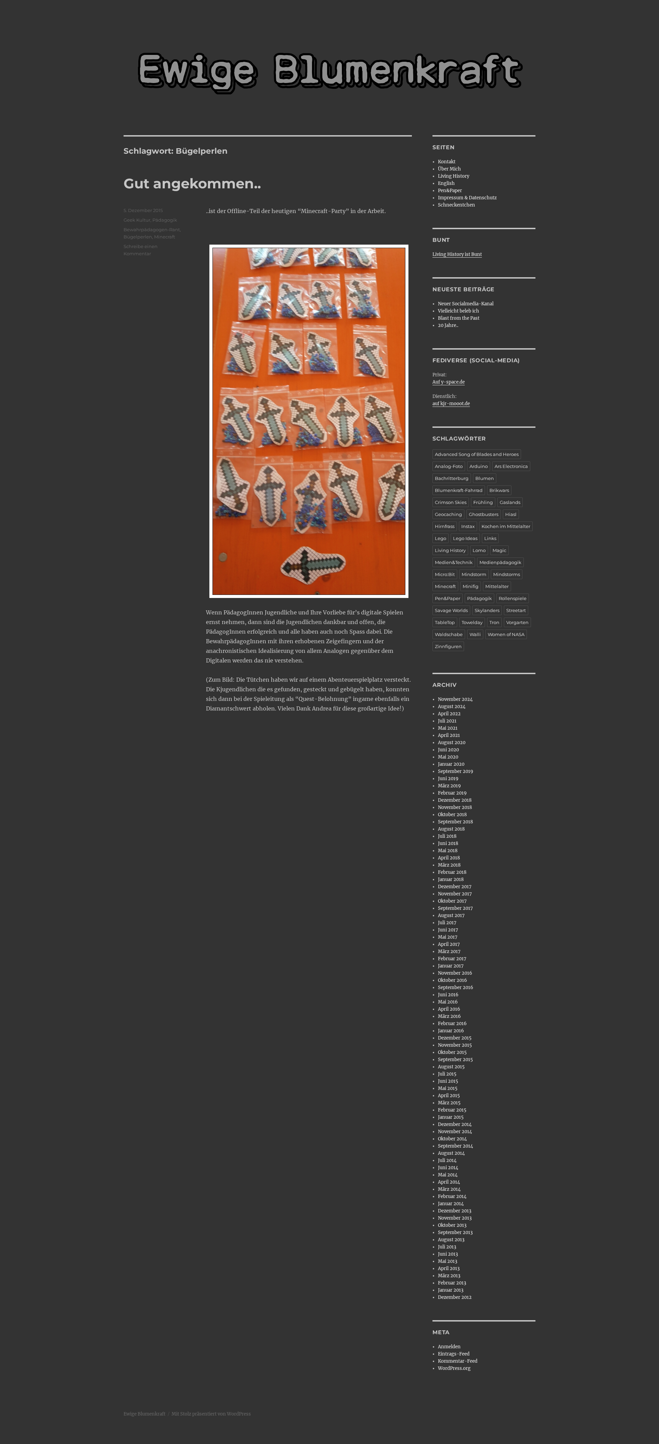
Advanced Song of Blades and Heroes (477, 454)
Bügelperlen (138, 236)
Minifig (470, 586)
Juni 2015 (448, 1081)
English (446, 183)
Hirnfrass (444, 526)
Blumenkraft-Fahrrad (459, 490)
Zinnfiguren (448, 646)
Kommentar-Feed (457, 1361)
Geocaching (448, 514)
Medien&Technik (454, 562)
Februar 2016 (452, 1023)
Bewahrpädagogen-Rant (152, 229)
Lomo (479, 550)
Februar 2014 (452, 1196)
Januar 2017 (451, 966)
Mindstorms (506, 574)
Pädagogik (164, 220)
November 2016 (455, 973)
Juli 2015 (447, 1074)
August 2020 (451, 743)
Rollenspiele (513, 598)
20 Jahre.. (448, 325)
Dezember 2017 (455, 887)
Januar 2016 (451, 1031)
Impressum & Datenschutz (467, 198)
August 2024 (451, 706)
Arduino (479, 466)
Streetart (516, 610)
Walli (475, 634)
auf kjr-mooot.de (451, 404)
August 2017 (451, 915)
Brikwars (499, 490)
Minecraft (164, 236)
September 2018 (455, 822)
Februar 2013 (452, 1283)
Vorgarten (517, 622)
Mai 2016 (448, 1002)
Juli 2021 (447, 721)
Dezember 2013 (454, 1211)
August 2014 (451, 1153)
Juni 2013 (448, 1254)
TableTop (445, 622)
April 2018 (449, 858)
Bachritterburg (452, 478)
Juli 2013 (447, 1247)
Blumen (484, 478)
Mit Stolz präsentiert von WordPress (211, 1414)
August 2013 (451, 1240)
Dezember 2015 (455, 1038)
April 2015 (449, 1096)
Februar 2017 (452, 959)
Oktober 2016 (452, 980)
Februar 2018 (452, 872)
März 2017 (449, 951)
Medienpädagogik (500, 562)
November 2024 (455, 699)
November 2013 (455, 1218)
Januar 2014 (451, 1204)
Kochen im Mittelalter (506, 526)
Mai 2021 (448, 728)
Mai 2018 (448, 851)
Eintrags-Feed (454, 1354)
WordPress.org (454, 1368)
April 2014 (449, 1182)
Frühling (483, 502)
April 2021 (449, 735)
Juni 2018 (448, 843)
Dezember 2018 (455, 800)
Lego (440, 538)
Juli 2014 (447, 1160)
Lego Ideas (465, 538)
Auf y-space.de (448, 382)
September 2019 (455, 771)
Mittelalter (497, 586)
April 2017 (449, 944)
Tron (494, 622)
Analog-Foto (449, 466)
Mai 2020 (448, 757)
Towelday (472, 622)
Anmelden (449, 1347)
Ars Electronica (511, 466)
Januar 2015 (451, 1117)
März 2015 (449, 1103)
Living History (453, 176)
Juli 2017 (447, 923)
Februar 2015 (452, 1110)
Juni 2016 (448, 995)
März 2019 (449, 786)
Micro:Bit (445, 574)
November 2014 (455, 1132)
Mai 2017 (448, 937)
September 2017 (455, 908)
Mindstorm (474, 574)
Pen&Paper (450, 190)
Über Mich (449, 169)
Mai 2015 (448, 1088)
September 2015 (455, 1060)
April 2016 (449, 1009)
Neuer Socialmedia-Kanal (466, 304)
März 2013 (449, 1276)
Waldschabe (449, 634)
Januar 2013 (450, 1290)
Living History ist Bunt (457, 254)
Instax (468, 526)
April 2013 (449, 1268)
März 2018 (449, 865)
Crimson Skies (450, 502)
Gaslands (510, 502)
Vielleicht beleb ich (458, 311)
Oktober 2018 (452, 815)
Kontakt (446, 162)
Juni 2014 (448, 1168)
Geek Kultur (137, 220)
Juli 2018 (447, 836)
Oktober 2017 (452, 901)
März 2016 (449, 1016)
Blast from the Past (458, 318)
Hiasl (511, 514)
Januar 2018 (451, 879)
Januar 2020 (451, 764)
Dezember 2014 (455, 1124)
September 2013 (455, 1232)
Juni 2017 (448, 930)
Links (490, 538)
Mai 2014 (448, 1175)
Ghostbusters (483, 514)
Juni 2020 (448, 750)
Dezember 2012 (455, 1297)
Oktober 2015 (452, 1052)
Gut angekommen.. (192, 183)
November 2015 (455, 1045)
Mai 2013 (447, 1261)
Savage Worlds (451, 610)
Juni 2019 (448, 779)
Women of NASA (506, 634)
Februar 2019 (452, 793)
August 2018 (451, 829)
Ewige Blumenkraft (144, 1414)
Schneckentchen (456, 205)
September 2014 (455, 1146)
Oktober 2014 (452, 1139)
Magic (499, 550)
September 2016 (455, 987)
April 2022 (449, 714)
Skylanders (487, 610)
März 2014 (449, 1189)
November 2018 (455, 807)
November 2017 (455, 894)
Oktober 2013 (452, 1225)
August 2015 (451, 1067)
